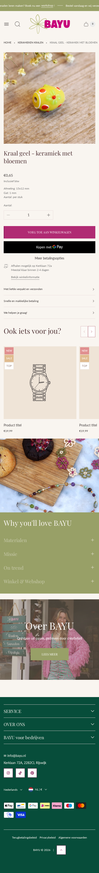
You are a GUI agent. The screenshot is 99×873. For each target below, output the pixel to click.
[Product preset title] (40, 382)
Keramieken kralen (30, 42)
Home (7, 42)
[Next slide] (91, 331)
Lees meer (50, 654)
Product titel (12, 425)
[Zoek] (17, 24)
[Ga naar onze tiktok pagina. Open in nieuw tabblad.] (20, 773)
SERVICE (12, 711)
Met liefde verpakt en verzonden (23, 289)
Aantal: (8, 205)
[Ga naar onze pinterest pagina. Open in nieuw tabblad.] (32, 773)
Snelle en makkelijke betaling (21, 301)
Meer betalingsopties (49, 258)
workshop (43, 5)
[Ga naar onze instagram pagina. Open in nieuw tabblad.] (8, 773)
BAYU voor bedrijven (24, 737)
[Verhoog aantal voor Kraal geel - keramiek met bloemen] (48, 215)
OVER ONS (14, 724)
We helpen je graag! (15, 312)
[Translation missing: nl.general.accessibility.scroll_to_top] (61, 850)
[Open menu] (6, 24)
